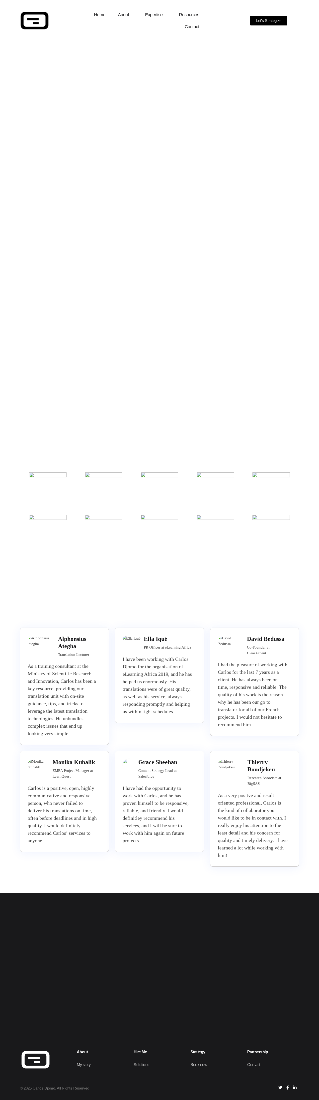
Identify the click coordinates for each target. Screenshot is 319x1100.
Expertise (154, 14)
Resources (189, 14)
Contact (192, 26)
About (123, 14)
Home (99, 14)
